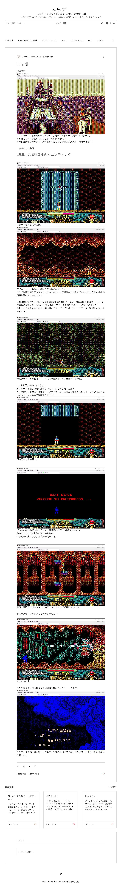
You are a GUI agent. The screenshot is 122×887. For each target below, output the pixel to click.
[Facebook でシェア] (18, 766)
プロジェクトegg (77, 40)
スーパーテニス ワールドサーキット (22, 797)
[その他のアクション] (103, 56)
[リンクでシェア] (35, 766)
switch (90, 40)
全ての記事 (9, 40)
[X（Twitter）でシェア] (24, 766)
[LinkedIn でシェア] (29, 766)
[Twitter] (102, 23)
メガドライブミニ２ (49, 40)
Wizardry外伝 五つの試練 (27, 40)
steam (64, 40)
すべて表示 (112, 787)
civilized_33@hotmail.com (14, 23)
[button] (113, 40)
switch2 (100, 40)
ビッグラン (90, 795)
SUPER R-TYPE (51, 795)
